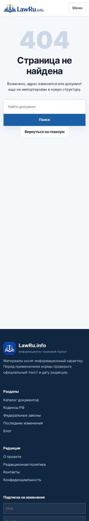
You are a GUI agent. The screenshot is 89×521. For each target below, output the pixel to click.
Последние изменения (23, 423)
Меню (77, 8)
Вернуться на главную (45, 131)
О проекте (12, 456)
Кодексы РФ (13, 407)
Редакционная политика (24, 464)
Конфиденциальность (22, 480)
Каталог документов (21, 400)
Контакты (11, 472)
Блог (7, 431)
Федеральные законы (22, 415)
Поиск (44, 119)
